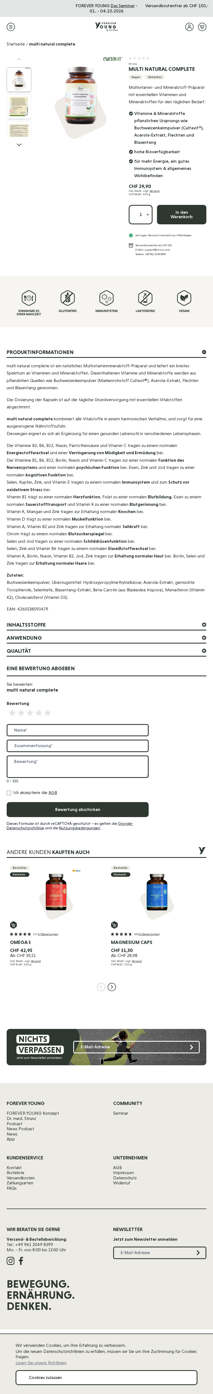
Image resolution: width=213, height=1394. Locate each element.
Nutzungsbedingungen (79, 828)
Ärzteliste (15, 1172)
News (12, 1134)
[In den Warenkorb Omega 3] (13, 925)
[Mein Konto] (189, 27)
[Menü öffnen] (11, 27)
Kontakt (14, 1167)
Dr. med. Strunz (21, 1118)
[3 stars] (30, 713)
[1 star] (12, 713)
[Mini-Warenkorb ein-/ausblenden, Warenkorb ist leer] (202, 27)
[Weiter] (19, 144)
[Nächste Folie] (111, 987)
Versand (154, 190)
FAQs (12, 1188)
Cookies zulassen (45, 1377)
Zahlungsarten (20, 1182)
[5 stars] (47, 713)
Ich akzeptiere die (35, 792)
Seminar (120, 1113)
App (11, 1139)
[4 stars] (38, 713)
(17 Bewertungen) (48, 934)
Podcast (14, 1123)
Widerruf (121, 1182)
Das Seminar (123, 5)
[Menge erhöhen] (148, 214)
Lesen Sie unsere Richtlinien (41, 1362)
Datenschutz (125, 1177)
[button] (140, 58)
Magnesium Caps (131, 942)
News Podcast (20, 1128)
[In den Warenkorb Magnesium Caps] (114, 925)
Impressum (123, 1172)
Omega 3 (20, 942)
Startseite (16, 44)
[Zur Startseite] (106, 27)
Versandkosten (21, 1177)
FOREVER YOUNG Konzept (33, 1113)
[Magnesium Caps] (157, 893)
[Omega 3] (56, 893)
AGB (53, 792)
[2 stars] (21, 713)
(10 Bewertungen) (148, 934)
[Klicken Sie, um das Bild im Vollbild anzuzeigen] (80, 98)
